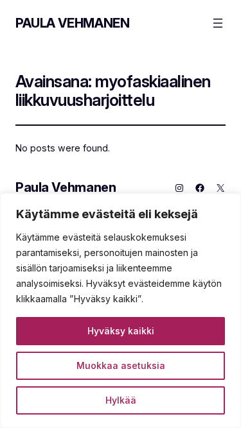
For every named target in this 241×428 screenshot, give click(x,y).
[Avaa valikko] (218, 23)
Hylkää (120, 400)
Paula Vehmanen (72, 23)
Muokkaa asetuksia (120, 365)
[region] (120, 310)
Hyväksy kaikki (120, 330)
